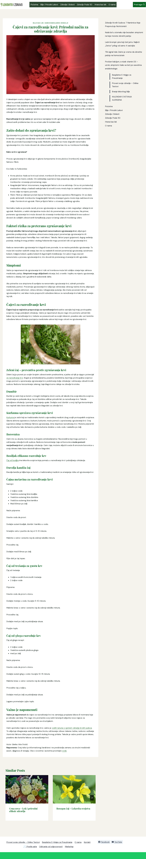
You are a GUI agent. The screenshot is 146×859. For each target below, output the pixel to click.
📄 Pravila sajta (30, 846)
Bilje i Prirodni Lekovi (49, 4)
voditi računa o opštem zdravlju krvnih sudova (72, 728)
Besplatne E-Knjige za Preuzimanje (57, 842)
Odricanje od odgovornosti (51, 846)
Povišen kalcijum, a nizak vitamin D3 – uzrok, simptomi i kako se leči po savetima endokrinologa (123, 65)
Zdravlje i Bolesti (67, 4)
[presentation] (26, 789)
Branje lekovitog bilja (121, 91)
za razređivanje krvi (14, 378)
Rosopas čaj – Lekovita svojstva (73, 808)
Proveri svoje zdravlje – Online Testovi (23, 842)
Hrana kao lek (100, 4)
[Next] (92, 798)
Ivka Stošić (23, 744)
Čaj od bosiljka (12, 460)
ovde (64, 751)
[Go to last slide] (9, 798)
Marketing (69, 846)
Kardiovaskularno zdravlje (56, 23)
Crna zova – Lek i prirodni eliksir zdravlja (23, 810)
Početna (34, 4)
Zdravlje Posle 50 (84, 4)
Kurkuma (10, 417)
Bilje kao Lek (38, 23)
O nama (112, 4)
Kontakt (87, 842)
